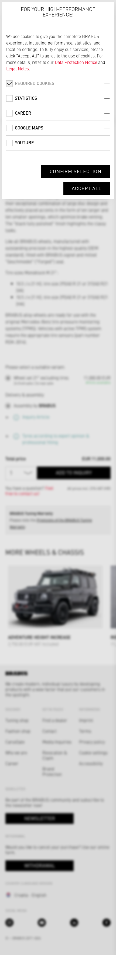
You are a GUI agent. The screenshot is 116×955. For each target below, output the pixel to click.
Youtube (24, 142)
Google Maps (29, 128)
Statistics (26, 98)
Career (23, 113)
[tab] (58, 83)
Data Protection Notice (76, 62)
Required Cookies (34, 83)
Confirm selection (75, 171)
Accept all (86, 188)
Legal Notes (17, 68)
